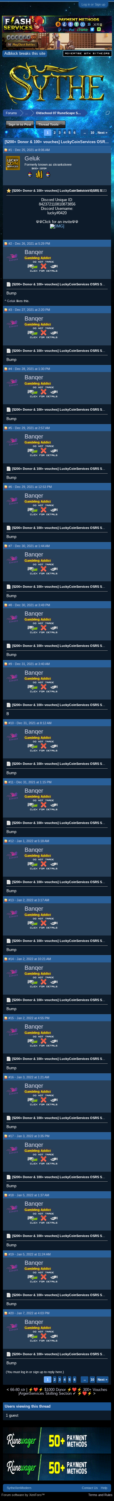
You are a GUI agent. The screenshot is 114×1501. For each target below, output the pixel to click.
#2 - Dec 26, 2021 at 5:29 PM (29, 243)
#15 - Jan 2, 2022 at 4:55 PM (28, 1018)
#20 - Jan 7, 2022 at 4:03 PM (28, 1313)
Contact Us (90, 1488)
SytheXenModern (19, 1488)
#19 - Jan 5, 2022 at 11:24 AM (29, 1254)
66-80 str (17, 1389)
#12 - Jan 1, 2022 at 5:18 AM (28, 841)
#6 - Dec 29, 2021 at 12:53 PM (30, 487)
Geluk (32, 158)
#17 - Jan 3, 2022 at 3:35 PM (28, 1136)
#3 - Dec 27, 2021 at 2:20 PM (29, 309)
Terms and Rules (100, 1495)
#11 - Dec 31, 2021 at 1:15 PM (29, 782)
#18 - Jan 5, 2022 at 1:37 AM (28, 1195)
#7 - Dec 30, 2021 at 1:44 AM (29, 546)
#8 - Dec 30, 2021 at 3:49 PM (29, 605)
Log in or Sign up (93, 4)
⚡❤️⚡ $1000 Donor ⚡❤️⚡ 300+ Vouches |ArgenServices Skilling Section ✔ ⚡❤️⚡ (62, 1391)
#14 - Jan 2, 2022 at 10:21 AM (29, 959)
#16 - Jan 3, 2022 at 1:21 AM (28, 1077)
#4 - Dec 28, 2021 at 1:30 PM (29, 369)
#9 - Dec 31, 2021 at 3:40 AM (29, 664)
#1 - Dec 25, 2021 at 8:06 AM (29, 150)
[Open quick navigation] (108, 113)
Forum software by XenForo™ (23, 1495)
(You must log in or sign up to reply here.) (35, 1372)
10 (92, 132)
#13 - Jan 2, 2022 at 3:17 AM (28, 900)
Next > (102, 132)
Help (104, 1488)
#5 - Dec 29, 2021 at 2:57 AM (29, 428)
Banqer (34, 252)
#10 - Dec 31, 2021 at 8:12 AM (29, 723)
